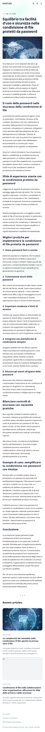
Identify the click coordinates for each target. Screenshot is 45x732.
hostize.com (28, 577)
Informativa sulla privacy (12, 722)
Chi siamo (6, 714)
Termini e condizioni (10, 718)
